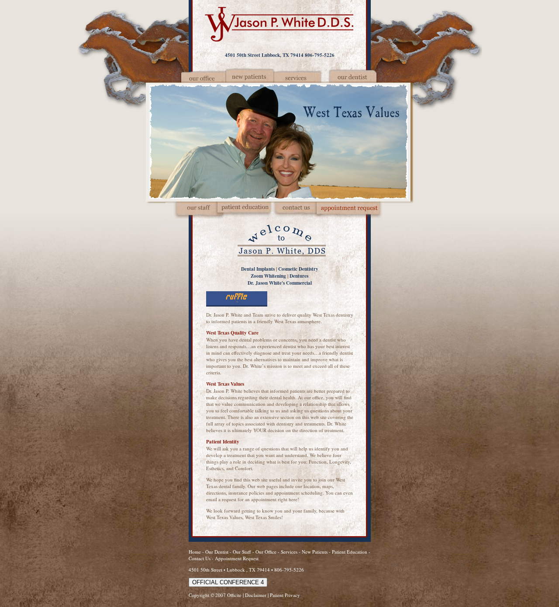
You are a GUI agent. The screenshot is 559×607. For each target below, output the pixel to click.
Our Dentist (217, 551)
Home (195, 551)
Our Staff (242, 551)
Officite (234, 595)
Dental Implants (258, 268)
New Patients (315, 551)
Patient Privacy (285, 595)
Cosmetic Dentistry (298, 268)
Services (289, 551)
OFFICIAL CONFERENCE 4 (228, 582)
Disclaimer (255, 595)
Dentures (299, 275)
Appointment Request (237, 558)
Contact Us (199, 558)
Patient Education (349, 551)
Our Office (265, 551)
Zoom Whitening (268, 275)
